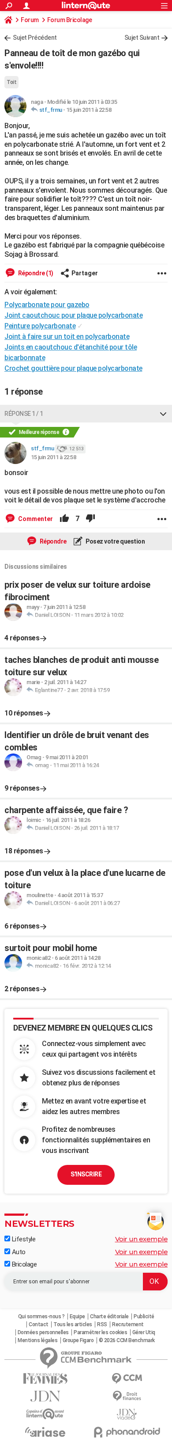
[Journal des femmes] (45, 1378)
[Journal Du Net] (45, 1396)
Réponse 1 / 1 (23, 413)
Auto (18, 1252)
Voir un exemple (141, 1239)
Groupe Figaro (78, 1340)
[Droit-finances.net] (127, 1396)
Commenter (35, 518)
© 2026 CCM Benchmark (127, 1340)
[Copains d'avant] (45, 1413)
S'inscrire (86, 1174)
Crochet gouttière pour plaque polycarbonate (73, 368)
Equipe (77, 1316)
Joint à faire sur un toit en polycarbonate (66, 336)
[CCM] (127, 1378)
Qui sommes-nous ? (41, 1316)
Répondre (52, 541)
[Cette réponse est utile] (64, 519)
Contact (39, 1324)
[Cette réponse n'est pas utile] (90, 519)
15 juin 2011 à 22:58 (88, 110)
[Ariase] (45, 1432)
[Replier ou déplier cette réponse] (163, 414)
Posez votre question (115, 541)
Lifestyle (22, 1239)
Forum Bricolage (69, 19)
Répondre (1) (35, 273)
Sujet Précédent (35, 37)
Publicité (144, 1316)
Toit (11, 82)
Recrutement (128, 1324)
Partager (84, 273)
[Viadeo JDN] (127, 1414)
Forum (30, 19)
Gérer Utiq (143, 1332)
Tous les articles (72, 1324)
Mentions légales (37, 1340)
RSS (102, 1324)
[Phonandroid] (127, 1432)
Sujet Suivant (142, 37)
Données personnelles (43, 1332)
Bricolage (23, 1264)
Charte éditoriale (109, 1316)
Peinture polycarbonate (39, 326)
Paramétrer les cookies (100, 1332)
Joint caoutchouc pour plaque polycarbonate (73, 315)
